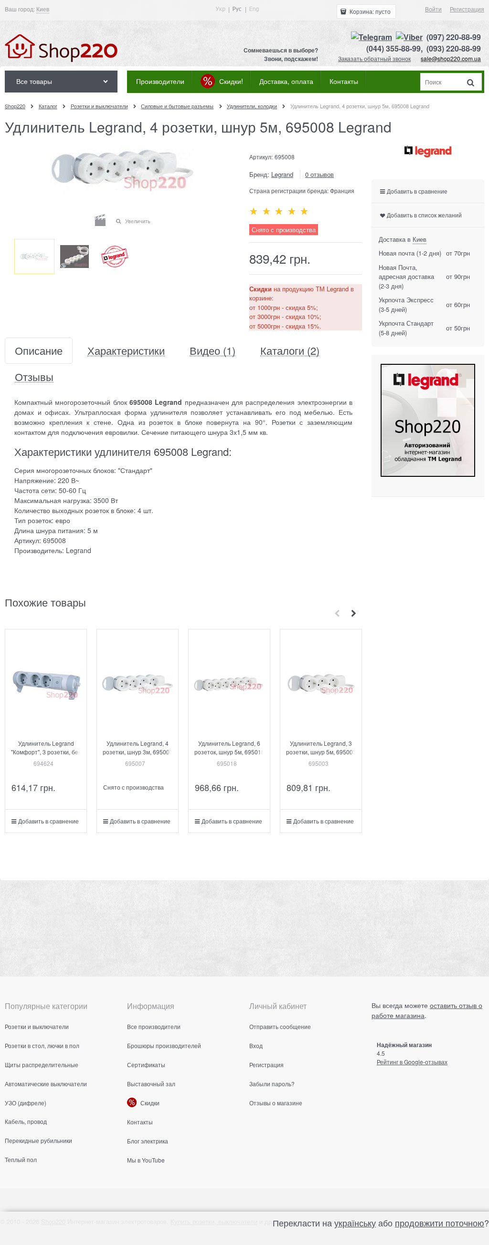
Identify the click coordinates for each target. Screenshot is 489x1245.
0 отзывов (319, 174)
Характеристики (126, 350)
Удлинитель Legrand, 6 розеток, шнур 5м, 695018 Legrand (229, 751)
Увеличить (137, 221)
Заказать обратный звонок (374, 58)
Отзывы (34, 376)
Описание (39, 350)
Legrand (282, 174)
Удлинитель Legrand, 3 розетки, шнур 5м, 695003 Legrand (321, 751)
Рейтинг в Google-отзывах (412, 1062)
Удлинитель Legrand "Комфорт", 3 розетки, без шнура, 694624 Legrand (46, 751)
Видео (212, 350)
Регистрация (467, 9)
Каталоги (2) (289, 350)
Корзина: (369, 11)
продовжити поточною (439, 1222)
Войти (433, 9)
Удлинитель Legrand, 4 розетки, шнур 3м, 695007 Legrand (138, 751)
